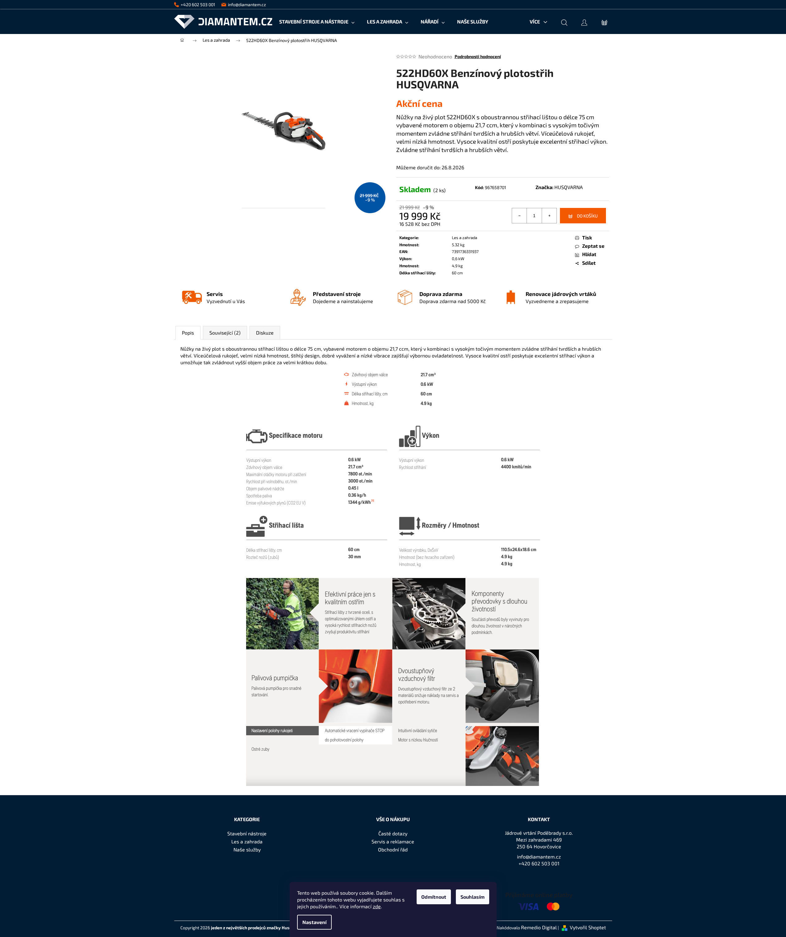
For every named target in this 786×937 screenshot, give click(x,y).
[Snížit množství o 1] (519, 215)
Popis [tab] (188, 333)
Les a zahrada (464, 237)
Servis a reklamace (393, 841)
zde (377, 906)
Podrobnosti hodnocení (478, 56)
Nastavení (314, 922)
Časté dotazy (392, 833)
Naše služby (247, 849)
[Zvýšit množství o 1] (549, 215)
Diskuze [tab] (265, 333)
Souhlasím (472, 897)
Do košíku (587, 215)
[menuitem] (317, 21)
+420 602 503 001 (539, 863)
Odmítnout (433, 897)
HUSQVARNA (568, 187)
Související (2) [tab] (225, 333)
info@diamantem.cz (539, 856)
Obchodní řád (393, 849)
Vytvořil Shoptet (588, 927)
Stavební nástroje (247, 833)
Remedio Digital (539, 927)
